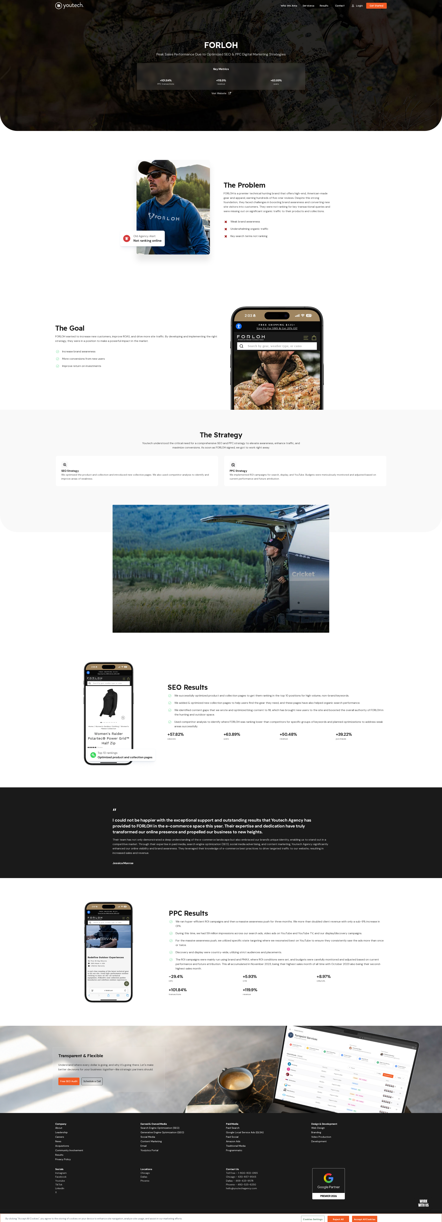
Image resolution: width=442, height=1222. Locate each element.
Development (319, 1141)
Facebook (60, 1176)
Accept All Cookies (364, 1215)
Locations (146, 1169)
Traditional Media (236, 1145)
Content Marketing (151, 1141)
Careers (59, 1136)
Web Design (318, 1127)
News (58, 1141)
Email (144, 1145)
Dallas (144, 1176)
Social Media (148, 1136)
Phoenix (145, 1180)
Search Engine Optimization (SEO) (160, 1127)
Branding (316, 1132)
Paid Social (232, 1136)
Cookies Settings (313, 1215)
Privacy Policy (63, 1159)
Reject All (338, 1215)
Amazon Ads (233, 1141)
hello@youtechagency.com (241, 1188)
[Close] (436, 1215)
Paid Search (232, 1127)
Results (59, 1154)
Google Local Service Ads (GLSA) (245, 1132)
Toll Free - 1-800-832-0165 (242, 1172)
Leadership (61, 1132)
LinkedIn (59, 1188)
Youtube (60, 1180)
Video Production (321, 1136)
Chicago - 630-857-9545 (241, 1176)
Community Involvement (69, 1150)
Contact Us (232, 1169)
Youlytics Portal (149, 1150)
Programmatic (234, 1150)
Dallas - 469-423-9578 (239, 1180)
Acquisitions (62, 1145)
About (58, 1127)
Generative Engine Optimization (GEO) (162, 1132)
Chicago (145, 1172)
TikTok (58, 1184)
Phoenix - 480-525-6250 (241, 1184)
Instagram (61, 1172)
